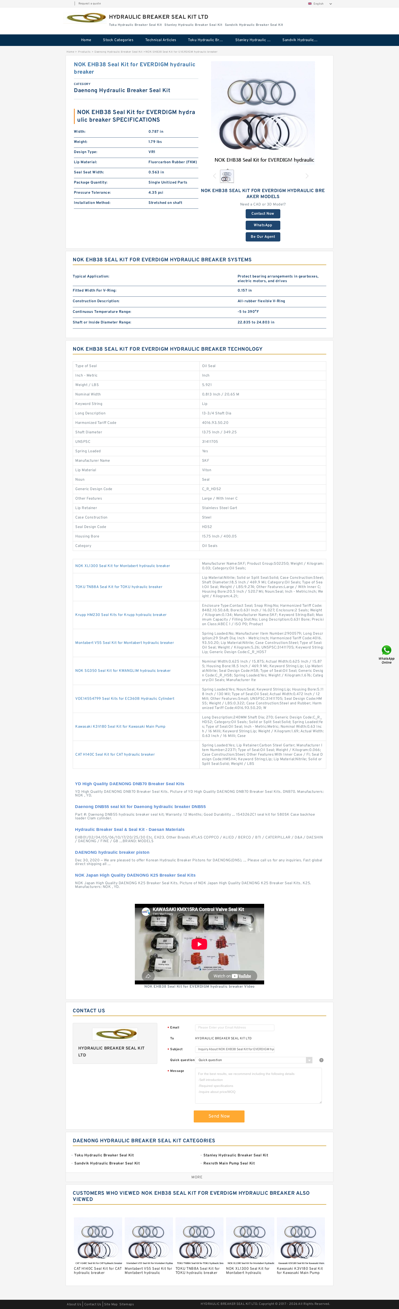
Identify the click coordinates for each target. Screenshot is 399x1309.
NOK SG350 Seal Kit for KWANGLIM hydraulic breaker (123, 671)
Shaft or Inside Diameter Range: (102, 322)
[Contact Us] (387, 654)
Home (86, 40)
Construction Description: (96, 301)
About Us (74, 1304)
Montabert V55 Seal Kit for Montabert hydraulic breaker (124, 643)
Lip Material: (85, 162)
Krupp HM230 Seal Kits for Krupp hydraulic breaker (121, 615)
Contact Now (262, 213)
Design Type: (85, 152)
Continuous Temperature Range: (102, 312)
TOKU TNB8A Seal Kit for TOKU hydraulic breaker (118, 587)
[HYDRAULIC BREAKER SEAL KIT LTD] (85, 18)
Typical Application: (91, 276)
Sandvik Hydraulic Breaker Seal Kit (302, 40)
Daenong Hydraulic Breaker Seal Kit (118, 52)
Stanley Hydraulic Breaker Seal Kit (255, 40)
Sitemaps (126, 1304)
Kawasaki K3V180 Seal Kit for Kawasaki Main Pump (120, 726)
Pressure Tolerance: (92, 192)
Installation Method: (92, 203)
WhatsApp (263, 225)
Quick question (182, 1060)
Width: (79, 132)
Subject (175, 1049)
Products (84, 52)
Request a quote (90, 4)
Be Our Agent (263, 237)
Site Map (111, 1304)
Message (175, 1071)
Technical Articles (160, 40)
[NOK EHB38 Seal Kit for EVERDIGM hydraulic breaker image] (263, 113)
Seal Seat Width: (89, 172)
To (172, 1039)
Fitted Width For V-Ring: (94, 290)
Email (173, 1028)
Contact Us (92, 1304)
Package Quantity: (91, 182)
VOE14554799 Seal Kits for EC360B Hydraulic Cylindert (124, 699)
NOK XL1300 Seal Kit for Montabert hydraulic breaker (122, 566)
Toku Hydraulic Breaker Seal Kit (208, 40)
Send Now (219, 1116)
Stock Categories (118, 40)
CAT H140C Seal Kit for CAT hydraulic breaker (115, 754)
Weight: (81, 142)
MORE (197, 1177)
